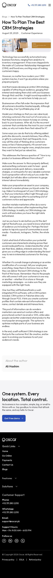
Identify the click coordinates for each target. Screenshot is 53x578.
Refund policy (35, 559)
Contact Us (7, 464)
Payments (7, 460)
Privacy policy (8, 559)
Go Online (7, 455)
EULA (21, 559)
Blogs (4, 16)
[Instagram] (17, 541)
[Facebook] (4, 541)
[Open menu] (49, 5)
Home (5, 451)
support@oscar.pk (11, 521)
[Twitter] (23, 541)
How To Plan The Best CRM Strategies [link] (28, 16)
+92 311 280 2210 (10, 503)
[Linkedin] (10, 541)
